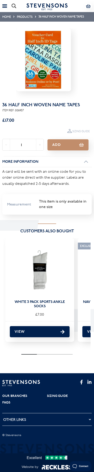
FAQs (6, 402)
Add (56, 144)
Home (6, 17)
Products (25, 17)
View (20, 331)
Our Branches (14, 395)
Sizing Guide (81, 131)
